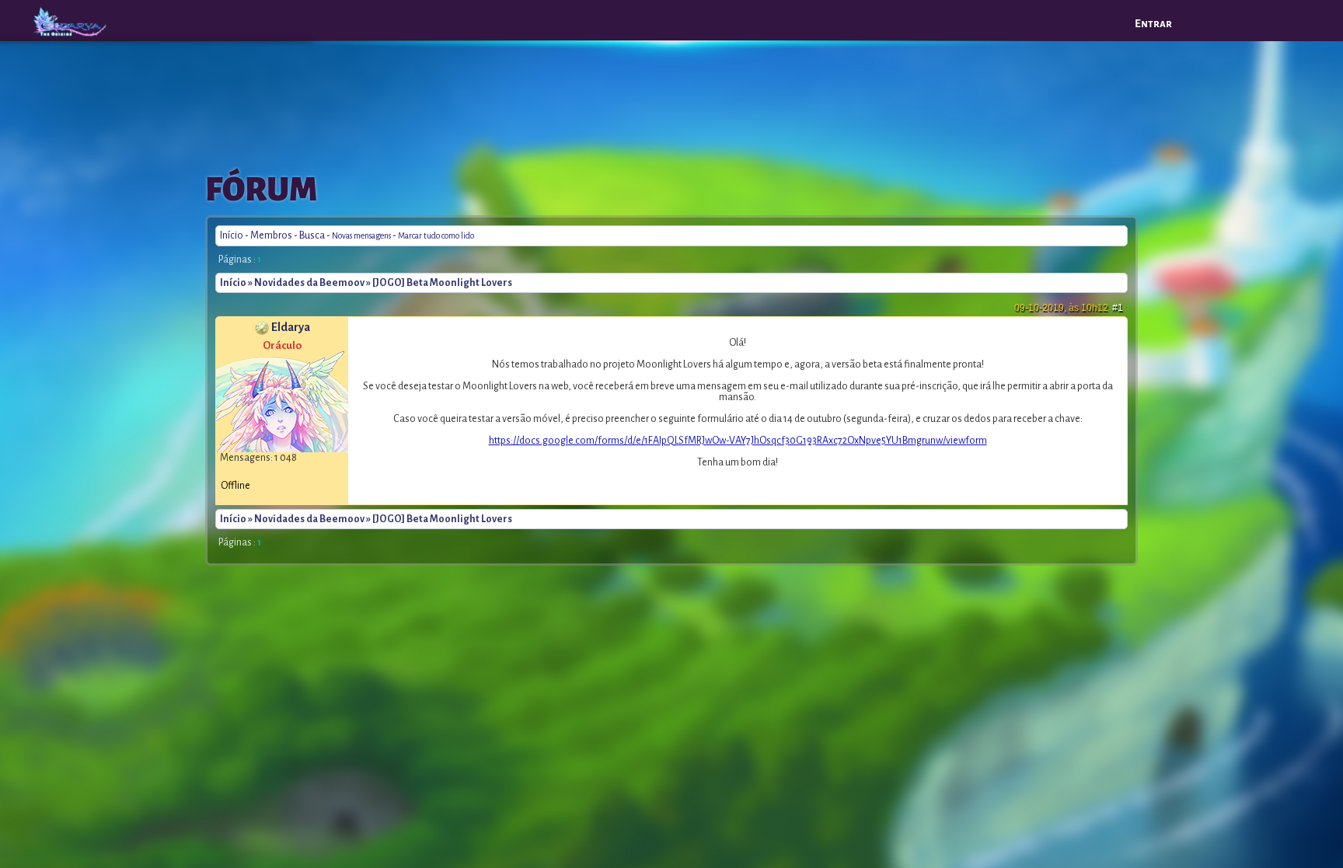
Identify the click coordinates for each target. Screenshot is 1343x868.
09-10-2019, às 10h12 (1068, 307)
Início (231, 235)
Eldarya (290, 327)
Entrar (1153, 24)
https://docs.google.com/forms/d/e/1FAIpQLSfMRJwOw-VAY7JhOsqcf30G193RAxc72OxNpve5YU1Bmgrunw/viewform (738, 440)
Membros (271, 235)
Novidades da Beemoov (309, 282)
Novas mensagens (361, 236)
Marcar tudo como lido (436, 236)
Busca (312, 235)
